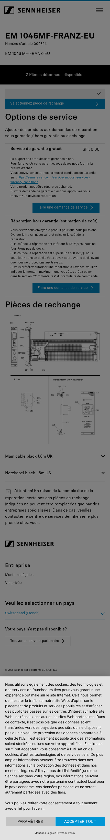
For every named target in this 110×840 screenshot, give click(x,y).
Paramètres (30, 821)
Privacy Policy (66, 832)
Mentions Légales (45, 832)
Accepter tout (80, 821)
